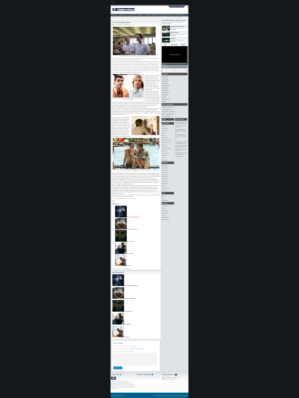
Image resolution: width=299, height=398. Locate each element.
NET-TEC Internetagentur (170, 395)
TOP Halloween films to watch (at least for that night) (181, 153)
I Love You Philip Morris (121, 22)
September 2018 (165, 85)
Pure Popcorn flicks (132, 17)
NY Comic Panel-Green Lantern (168, 63)
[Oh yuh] (177, 377)
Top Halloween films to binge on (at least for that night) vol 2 (181, 146)
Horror (147, 15)
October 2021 (165, 76)
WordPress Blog (165, 217)
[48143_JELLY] (171, 377)
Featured (140, 15)
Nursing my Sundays (166, 15)
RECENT (183, 44)
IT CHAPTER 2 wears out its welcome (180, 126)
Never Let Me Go (130, 241)
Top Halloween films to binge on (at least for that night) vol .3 (181, 142)
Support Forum (165, 212)
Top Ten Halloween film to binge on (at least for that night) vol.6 (181, 122)
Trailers (169, 17)
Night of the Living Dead (167, 113)
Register (163, 196)
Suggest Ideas (165, 210)
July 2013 (164, 101)
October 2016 (165, 90)
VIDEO (165, 44)
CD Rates (162, 395)
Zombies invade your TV (167, 107)
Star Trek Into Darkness (132, 229)
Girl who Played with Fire (177, 32)
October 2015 (165, 94)
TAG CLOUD (174, 44)
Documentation (165, 206)
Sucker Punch (174, 38)
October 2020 (165, 79)
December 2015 (165, 92)
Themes (163, 215)
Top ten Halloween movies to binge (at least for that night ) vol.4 (180, 136)
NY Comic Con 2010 (179, 15)
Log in (163, 198)
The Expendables (166, 109)
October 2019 (165, 81)
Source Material (151, 17)
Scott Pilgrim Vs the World (168, 111)
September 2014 (165, 99)
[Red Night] (165, 377)
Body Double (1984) (179, 156)
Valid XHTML (165, 200)
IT (175, 139)
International (155, 15)
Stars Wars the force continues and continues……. (180, 149)
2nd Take (114, 15)
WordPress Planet (165, 219)
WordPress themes (120, 395)
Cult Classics (131, 15)
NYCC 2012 (121, 17)
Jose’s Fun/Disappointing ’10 (133, 217)
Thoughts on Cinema (127, 9)
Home (112, 2)
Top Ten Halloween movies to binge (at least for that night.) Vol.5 (180, 131)
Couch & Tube (122, 15)
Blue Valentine (130, 253)
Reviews (142, 17)
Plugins (163, 208)
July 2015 (164, 97)
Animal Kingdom (165, 116)
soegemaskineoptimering (181, 395)
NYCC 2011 (114, 17)
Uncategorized (178, 17)
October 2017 (165, 88)
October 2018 (165, 83)
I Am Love (129, 265)
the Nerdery (161, 17)
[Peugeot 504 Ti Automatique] (168, 379)
